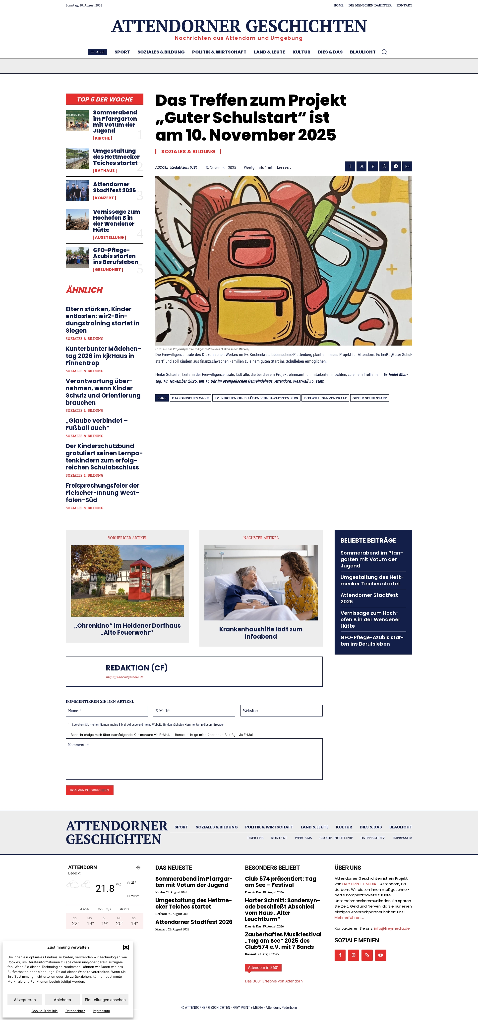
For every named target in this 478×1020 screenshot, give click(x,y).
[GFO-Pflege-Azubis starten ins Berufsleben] (77, 257)
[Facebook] (350, 166)
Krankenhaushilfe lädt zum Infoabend (261, 633)
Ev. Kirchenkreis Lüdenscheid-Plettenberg (256, 398)
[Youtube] (380, 955)
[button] (125, 947)
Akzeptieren (25, 999)
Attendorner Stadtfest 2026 (114, 187)
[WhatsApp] (384, 166)
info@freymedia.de (392, 928)
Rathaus (105, 171)
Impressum (101, 1011)
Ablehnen (62, 999)
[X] (361, 166)
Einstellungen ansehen (105, 999)
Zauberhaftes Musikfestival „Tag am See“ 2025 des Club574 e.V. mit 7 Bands (283, 941)
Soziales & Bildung (84, 338)
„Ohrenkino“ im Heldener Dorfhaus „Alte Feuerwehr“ (127, 629)
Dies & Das (253, 892)
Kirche (102, 138)
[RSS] (366, 955)
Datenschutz (75, 1011)
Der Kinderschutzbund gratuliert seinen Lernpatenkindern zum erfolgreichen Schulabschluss (104, 456)
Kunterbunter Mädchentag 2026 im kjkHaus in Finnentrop (103, 356)
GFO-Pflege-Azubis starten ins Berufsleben (115, 256)
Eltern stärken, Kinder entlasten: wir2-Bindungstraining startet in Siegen (103, 320)
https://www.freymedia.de (124, 677)
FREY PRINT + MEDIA (359, 883)
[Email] (407, 166)
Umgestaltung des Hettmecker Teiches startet (116, 157)
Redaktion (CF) (183, 167)
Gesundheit (108, 270)
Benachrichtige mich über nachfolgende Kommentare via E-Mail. (120, 735)
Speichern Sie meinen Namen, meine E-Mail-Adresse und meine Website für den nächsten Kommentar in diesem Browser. (148, 724)
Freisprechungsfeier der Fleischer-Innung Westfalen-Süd (102, 492)
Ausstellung (109, 238)
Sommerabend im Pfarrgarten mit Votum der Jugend (115, 122)
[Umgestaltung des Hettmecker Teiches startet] (77, 158)
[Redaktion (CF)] (88, 671)
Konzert (104, 198)
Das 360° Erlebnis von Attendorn (274, 981)
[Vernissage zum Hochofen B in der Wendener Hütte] (77, 219)
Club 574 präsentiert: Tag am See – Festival (280, 882)
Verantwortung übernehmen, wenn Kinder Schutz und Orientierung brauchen (103, 392)
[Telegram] (396, 166)
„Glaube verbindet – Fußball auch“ (97, 424)
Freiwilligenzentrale (325, 398)
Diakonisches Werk (190, 398)
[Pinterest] (373, 166)
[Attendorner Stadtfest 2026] (77, 190)
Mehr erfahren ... (349, 917)
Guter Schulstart (370, 398)
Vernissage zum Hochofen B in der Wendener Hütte (116, 221)
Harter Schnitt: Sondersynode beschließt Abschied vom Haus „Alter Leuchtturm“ (282, 910)
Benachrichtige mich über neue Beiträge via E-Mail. (214, 735)
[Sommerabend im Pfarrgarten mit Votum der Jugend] (77, 120)
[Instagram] (353, 955)
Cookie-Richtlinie (45, 1011)
